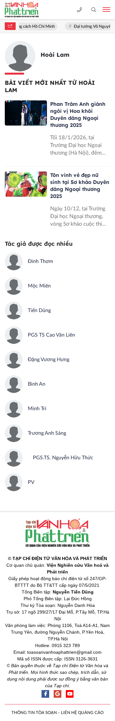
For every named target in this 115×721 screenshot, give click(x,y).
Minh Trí (37, 408)
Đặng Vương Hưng (48, 359)
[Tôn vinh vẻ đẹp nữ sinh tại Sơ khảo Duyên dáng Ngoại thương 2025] (26, 184)
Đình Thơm (40, 261)
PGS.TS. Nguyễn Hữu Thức (60, 457)
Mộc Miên (39, 285)
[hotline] (79, 9)
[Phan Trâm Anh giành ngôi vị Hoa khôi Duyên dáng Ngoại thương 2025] (26, 113)
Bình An (36, 384)
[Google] (57, 694)
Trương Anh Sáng (47, 433)
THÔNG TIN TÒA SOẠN (34, 713)
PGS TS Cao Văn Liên (51, 335)
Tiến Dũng (39, 310)
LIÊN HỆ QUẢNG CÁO (82, 713)
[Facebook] (45, 694)
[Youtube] (69, 694)
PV (31, 482)
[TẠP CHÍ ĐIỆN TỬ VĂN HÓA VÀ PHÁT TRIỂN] (27, 9)
